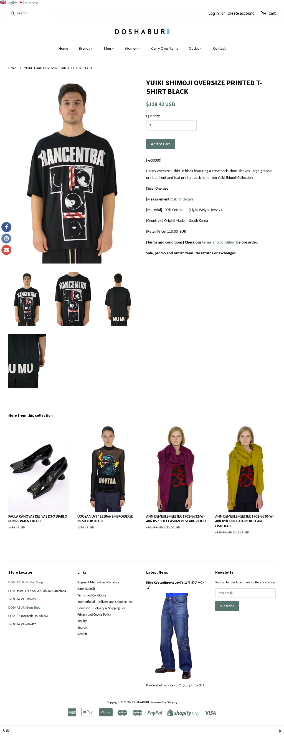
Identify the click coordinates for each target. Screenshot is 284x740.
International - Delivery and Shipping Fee (105, 602)
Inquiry (82, 621)
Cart (272, 13)
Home (63, 48)
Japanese (31, 3)
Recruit (82, 634)
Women (131, 48)
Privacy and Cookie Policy (94, 614)
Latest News (157, 572)
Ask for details (182, 199)
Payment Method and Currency (98, 582)
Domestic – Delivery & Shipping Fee (101, 608)
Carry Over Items (164, 48)
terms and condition (218, 242)
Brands (85, 48)
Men (108, 48)
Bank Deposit (86, 589)
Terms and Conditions (91, 595)
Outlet (194, 48)
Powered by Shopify (164, 702)
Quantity (153, 116)
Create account (240, 13)
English (11, 3)
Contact (219, 48)
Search (82, 627)
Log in (214, 13)
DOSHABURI (140, 702)
